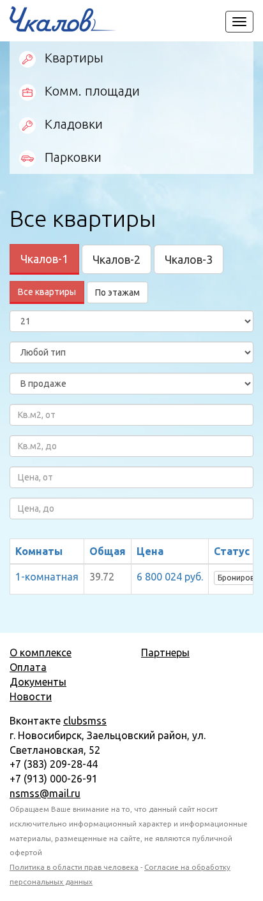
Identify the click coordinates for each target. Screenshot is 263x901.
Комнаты (39, 551)
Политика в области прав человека (74, 867)
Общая (107, 551)
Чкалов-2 (116, 259)
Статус (232, 551)
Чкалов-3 (189, 259)
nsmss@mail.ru (45, 793)
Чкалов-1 (44, 258)
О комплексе (40, 652)
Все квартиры (47, 292)
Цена (150, 551)
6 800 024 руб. (170, 576)
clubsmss (85, 720)
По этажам (117, 292)
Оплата (28, 667)
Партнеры (165, 652)
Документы (38, 682)
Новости (31, 696)
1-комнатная (47, 576)
